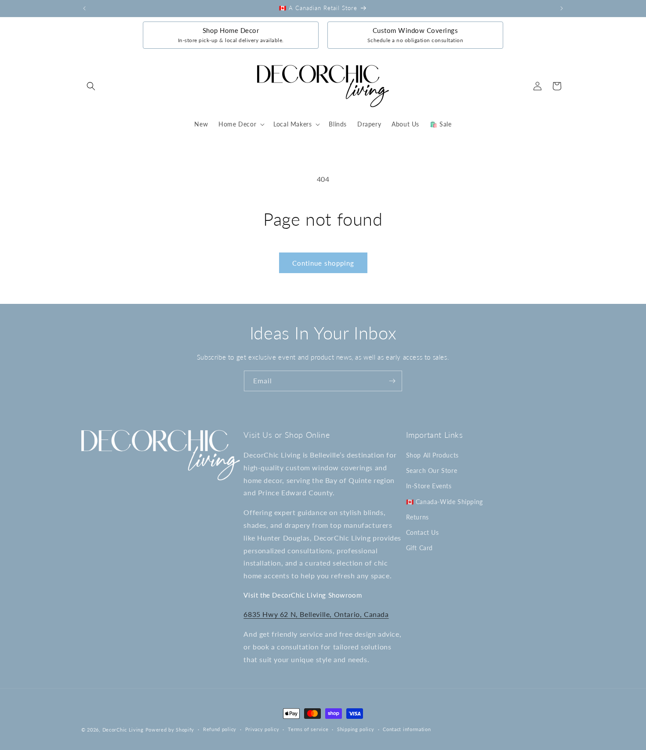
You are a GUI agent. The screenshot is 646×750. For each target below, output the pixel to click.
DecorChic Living (123, 729)
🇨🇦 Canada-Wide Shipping (444, 501)
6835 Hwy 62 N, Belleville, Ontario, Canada (315, 614)
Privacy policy (262, 729)
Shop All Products (432, 455)
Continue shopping (323, 263)
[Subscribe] (392, 381)
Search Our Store (431, 470)
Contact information (407, 729)
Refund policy (219, 729)
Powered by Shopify (170, 729)
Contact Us (422, 532)
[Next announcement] (561, 8)
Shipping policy (355, 729)
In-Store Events (429, 486)
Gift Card (419, 548)
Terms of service (308, 729)
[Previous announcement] (84, 8)
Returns (417, 517)
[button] (91, 86)
